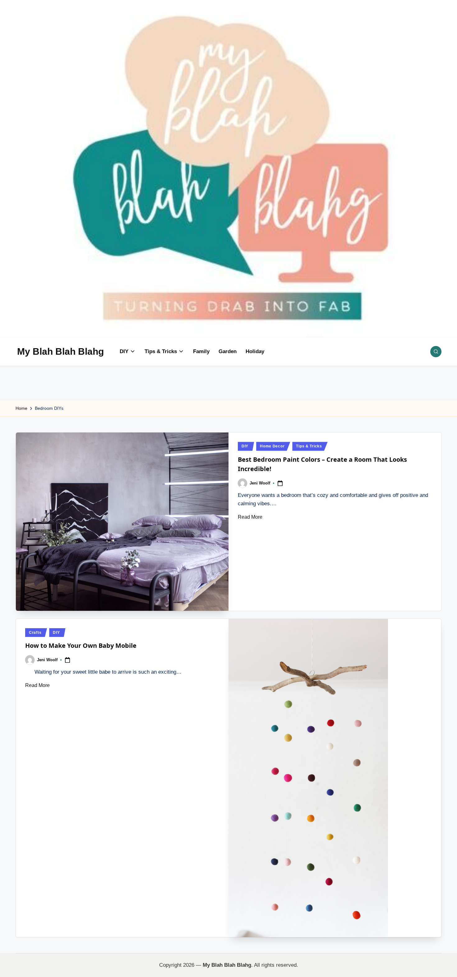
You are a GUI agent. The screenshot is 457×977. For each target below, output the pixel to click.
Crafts (35, 632)
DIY (245, 446)
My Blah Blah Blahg (60, 351)
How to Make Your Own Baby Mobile (80, 645)
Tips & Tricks (309, 446)
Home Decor (272, 446)
